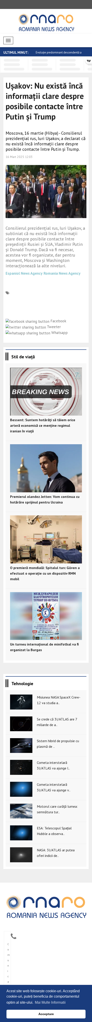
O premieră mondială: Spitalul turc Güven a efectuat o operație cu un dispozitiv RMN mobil (45, 573)
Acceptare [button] (46, 1014)
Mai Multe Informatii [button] (50, 1002)
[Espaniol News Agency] (46, 906)
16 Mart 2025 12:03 (19, 157)
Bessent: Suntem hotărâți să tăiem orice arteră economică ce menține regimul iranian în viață (42, 425)
